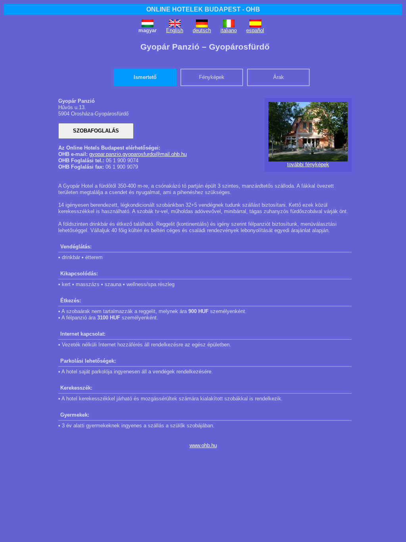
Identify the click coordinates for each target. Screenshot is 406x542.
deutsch (202, 30)
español (255, 30)
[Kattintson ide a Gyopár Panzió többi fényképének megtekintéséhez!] (308, 160)
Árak (278, 77)
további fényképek (308, 164)
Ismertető (145, 77)
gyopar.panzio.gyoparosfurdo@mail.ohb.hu (138, 154)
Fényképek (211, 77)
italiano (228, 30)
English (174, 30)
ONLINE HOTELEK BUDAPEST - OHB (203, 9)
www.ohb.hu (203, 445)
